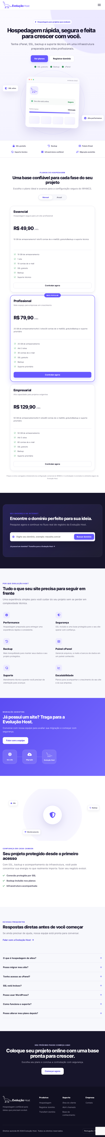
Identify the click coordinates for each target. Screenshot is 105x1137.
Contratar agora (52, 285)
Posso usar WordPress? (16, 995)
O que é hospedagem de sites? (19, 958)
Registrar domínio (62, 58)
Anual (59, 197)
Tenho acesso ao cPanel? (16, 976)
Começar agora (52, 1071)
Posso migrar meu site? (15, 967)
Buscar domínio (84, 537)
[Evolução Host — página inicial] (16, 5)
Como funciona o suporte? (17, 1004)
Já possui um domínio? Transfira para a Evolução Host (31, 546)
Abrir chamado (69, 1107)
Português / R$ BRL (92, 1131)
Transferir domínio (47, 1112)
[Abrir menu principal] (99, 5)
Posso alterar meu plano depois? (20, 1013)
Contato (89, 1103)
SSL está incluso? (12, 985)
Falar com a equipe (15, 740)
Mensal (46, 197)
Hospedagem (45, 1103)
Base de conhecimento (68, 1113)
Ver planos (39, 58)
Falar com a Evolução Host (17, 940)
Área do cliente (69, 1103)
